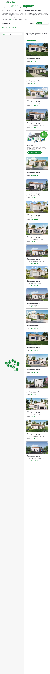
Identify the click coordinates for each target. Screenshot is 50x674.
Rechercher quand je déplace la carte (13, 34)
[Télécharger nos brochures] (33, 6)
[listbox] (6, 23)
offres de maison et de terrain (17, 15)
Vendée (27, 37)
